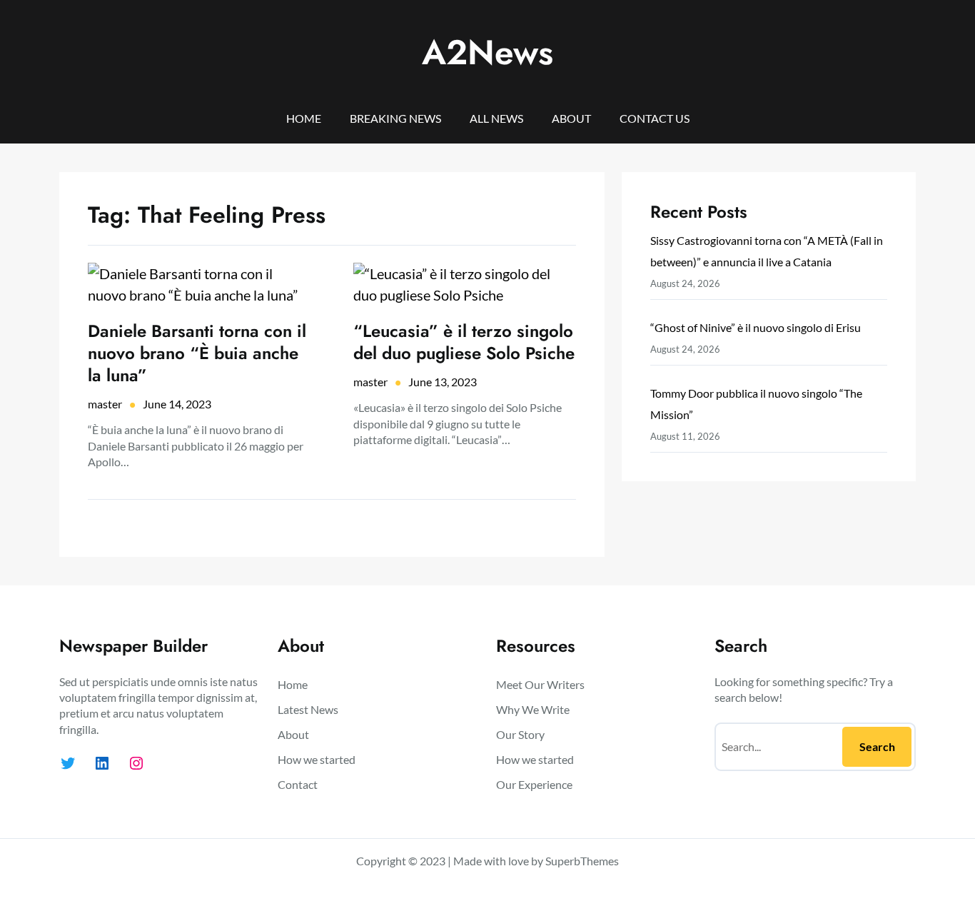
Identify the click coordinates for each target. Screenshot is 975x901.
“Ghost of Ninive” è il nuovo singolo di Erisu (755, 327)
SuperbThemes (582, 860)
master (105, 404)
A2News (487, 52)
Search (877, 746)
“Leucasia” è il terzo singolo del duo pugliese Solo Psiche (464, 342)
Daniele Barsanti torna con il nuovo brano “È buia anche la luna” (197, 353)
